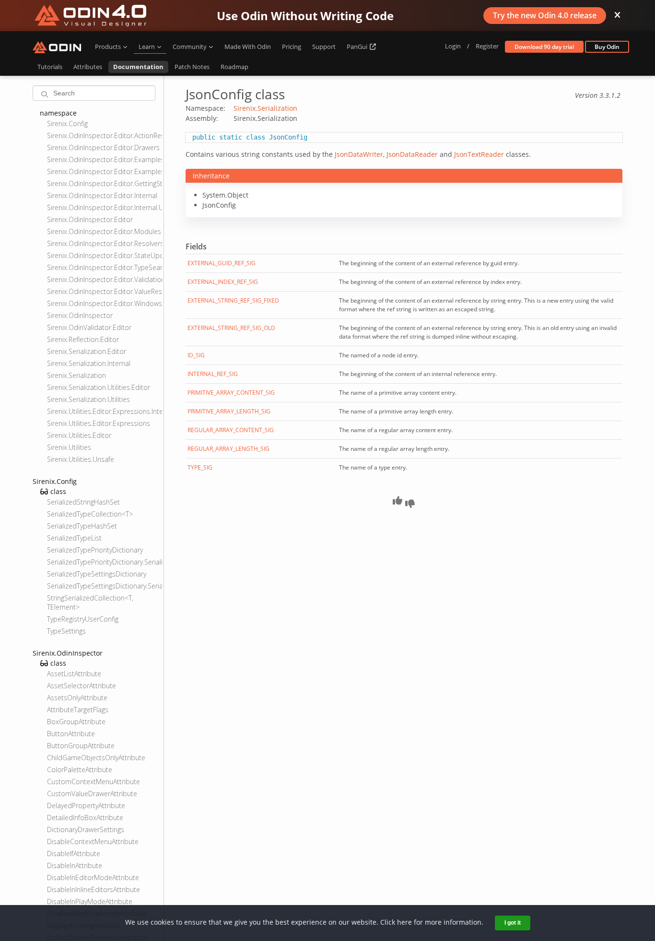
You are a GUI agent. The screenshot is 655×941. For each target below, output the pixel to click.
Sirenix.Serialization (76, 375)
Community (190, 46)
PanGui (358, 46)
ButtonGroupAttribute (81, 745)
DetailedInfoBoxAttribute (85, 817)
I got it (512, 922)
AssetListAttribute (74, 673)
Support (324, 46)
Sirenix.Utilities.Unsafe (80, 459)
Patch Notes (192, 66)
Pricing (291, 46)
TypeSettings (66, 630)
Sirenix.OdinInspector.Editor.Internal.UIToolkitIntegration (104, 207)
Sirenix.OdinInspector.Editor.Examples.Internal (104, 159)
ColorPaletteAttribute (79, 769)
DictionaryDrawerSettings (85, 829)
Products (108, 46)
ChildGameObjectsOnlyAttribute (96, 757)
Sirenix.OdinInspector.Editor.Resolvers (104, 243)
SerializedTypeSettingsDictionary (96, 573)
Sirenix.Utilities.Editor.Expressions (98, 423)
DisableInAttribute (74, 865)
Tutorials (49, 66)
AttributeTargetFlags (77, 709)
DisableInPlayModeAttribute (89, 901)
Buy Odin (607, 47)
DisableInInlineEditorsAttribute (93, 889)
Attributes (87, 66)
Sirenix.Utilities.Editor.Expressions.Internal (104, 411)
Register (487, 46)
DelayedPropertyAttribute (86, 805)
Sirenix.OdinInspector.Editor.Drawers (103, 147)
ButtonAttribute (71, 733)
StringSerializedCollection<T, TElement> (90, 602)
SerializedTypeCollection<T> (90, 513)
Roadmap (234, 66)
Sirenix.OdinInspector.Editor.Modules (104, 231)
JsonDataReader (412, 154)
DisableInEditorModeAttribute (93, 877)
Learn (147, 46)
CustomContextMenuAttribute (93, 781)
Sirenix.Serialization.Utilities (88, 399)
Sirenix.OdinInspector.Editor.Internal (102, 195)
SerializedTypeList (74, 537)
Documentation (138, 66)
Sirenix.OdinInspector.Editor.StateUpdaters (104, 255)
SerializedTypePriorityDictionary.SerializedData (104, 561)
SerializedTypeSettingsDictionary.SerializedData (104, 585)
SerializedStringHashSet (83, 501)
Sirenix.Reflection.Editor (83, 339)
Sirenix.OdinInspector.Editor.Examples (104, 171)
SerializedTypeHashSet (82, 525)
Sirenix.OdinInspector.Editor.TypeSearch (104, 267)
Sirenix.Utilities (69, 447)
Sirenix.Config (67, 123)
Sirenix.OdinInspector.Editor (90, 219)
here (404, 922)
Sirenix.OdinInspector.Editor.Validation (104, 279)
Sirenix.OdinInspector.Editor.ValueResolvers (104, 291)
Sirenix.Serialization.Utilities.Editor (98, 387)
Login (453, 46)
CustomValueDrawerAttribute (92, 793)
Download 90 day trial (544, 47)
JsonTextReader (479, 154)
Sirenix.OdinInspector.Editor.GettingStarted (104, 183)
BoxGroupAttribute (76, 721)
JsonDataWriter (359, 154)
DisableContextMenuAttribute (93, 841)
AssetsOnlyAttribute (77, 697)
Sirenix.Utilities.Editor (79, 435)
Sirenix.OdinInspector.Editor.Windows (104, 303)
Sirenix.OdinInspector (80, 315)
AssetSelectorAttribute (81, 685)
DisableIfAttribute (73, 853)
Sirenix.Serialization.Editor (86, 351)
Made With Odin (247, 46)
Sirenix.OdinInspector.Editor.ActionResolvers (104, 135)
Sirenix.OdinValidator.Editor (89, 327)
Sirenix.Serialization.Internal (88, 363)
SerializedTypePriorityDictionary (95, 549)
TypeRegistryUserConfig (82, 618)
